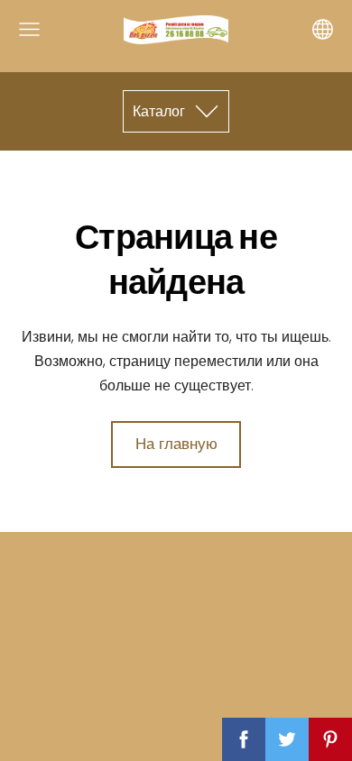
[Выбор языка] (322, 29)
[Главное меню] (29, 29)
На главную (176, 443)
